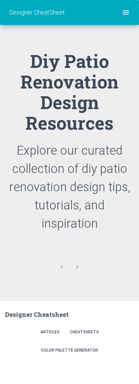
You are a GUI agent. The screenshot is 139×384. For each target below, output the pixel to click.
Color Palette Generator (69, 350)
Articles (50, 332)
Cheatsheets (84, 332)
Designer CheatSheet (37, 12)
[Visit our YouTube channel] (127, 368)
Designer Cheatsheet (37, 314)
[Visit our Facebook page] (112, 368)
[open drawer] (126, 12)
